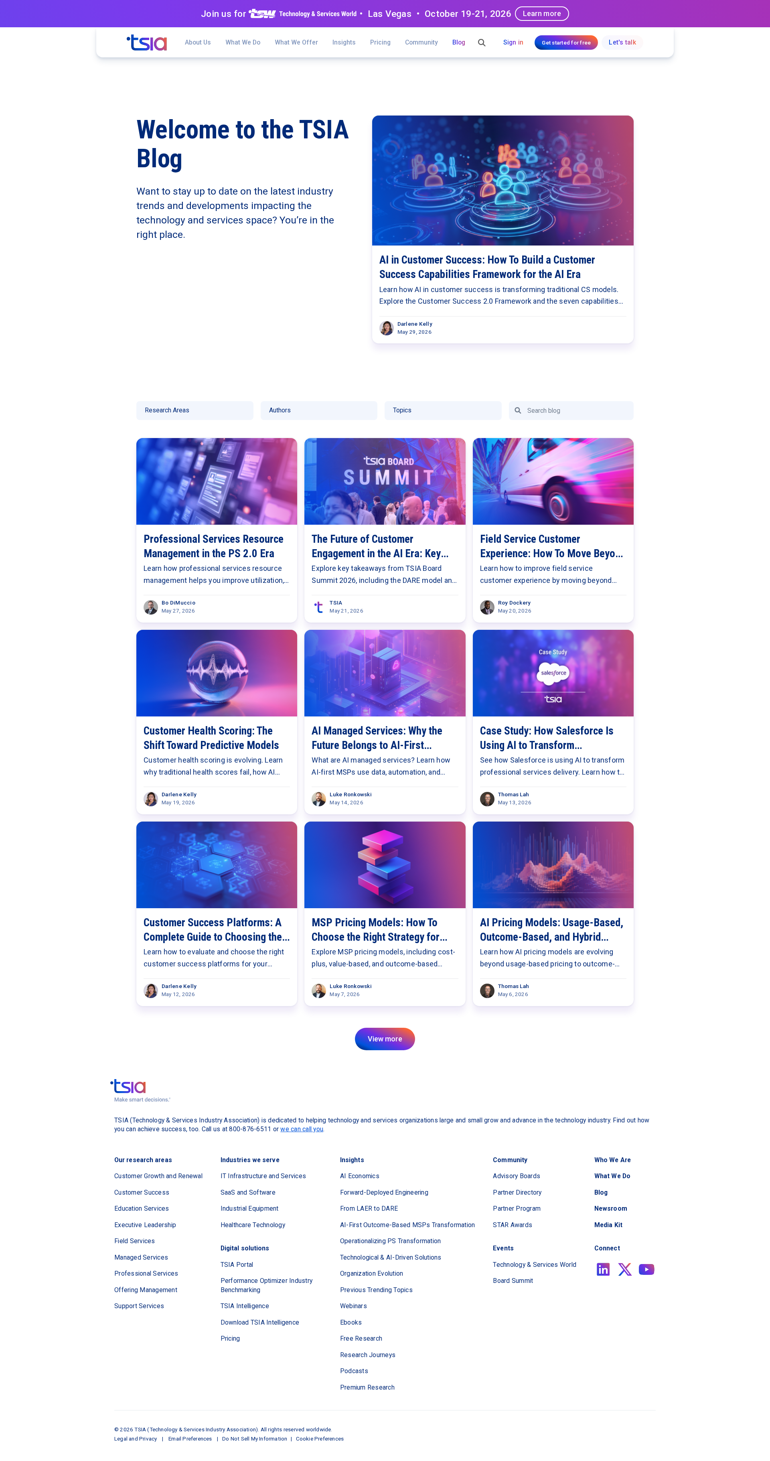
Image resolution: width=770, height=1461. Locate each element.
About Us (198, 42)
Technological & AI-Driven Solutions (391, 1257)
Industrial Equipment (250, 1208)
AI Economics (359, 1176)
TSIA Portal (237, 1264)
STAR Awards (512, 1225)
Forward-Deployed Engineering (384, 1192)
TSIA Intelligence (245, 1306)
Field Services (134, 1241)
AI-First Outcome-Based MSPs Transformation (407, 1225)
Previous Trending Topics (376, 1290)
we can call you (301, 1129)
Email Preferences (190, 1438)
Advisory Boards (516, 1176)
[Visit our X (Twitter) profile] (625, 1269)
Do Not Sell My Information (254, 1438)
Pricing (380, 42)
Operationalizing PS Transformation (390, 1241)
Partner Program (517, 1208)
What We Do (242, 42)
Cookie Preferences (320, 1438)
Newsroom (610, 1208)
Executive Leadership (145, 1225)
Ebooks (351, 1322)
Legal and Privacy (135, 1438)
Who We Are (612, 1160)
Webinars (353, 1306)
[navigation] (147, 42)
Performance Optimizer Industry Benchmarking (267, 1285)
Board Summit (513, 1280)
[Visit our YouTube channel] (647, 1269)
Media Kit (608, 1225)
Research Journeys (367, 1355)
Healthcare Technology (253, 1225)
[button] (296, 42)
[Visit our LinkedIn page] (603, 1269)
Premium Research (367, 1387)
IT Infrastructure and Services (263, 1176)
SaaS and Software (248, 1192)
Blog (458, 42)
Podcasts (354, 1371)
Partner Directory (517, 1192)
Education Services (141, 1208)
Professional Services (146, 1273)
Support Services (139, 1306)
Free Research (361, 1338)
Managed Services (141, 1257)
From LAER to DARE (369, 1208)
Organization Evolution (371, 1273)
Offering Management (145, 1290)
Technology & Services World (534, 1264)
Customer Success (141, 1192)
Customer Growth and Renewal (158, 1176)
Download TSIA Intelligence (260, 1322)
